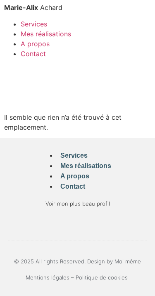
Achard (33, 7)
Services (34, 24)
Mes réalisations (46, 34)
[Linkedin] (77, 225)
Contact (33, 54)
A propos (35, 44)
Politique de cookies (102, 277)
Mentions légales (47, 277)
